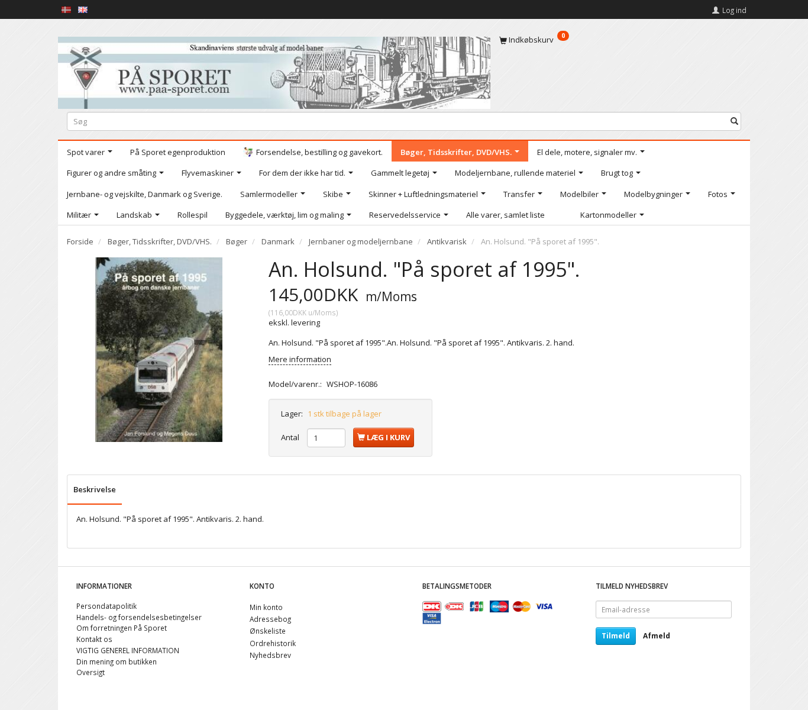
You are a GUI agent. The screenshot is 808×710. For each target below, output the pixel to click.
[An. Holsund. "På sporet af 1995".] (159, 349)
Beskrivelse (94, 489)
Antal (291, 437)
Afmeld (656, 636)
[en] (83, 9)
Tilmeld (616, 636)
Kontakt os (94, 639)
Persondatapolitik (106, 606)
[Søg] (734, 121)
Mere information (300, 359)
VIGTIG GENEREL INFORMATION (127, 650)
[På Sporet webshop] (274, 70)
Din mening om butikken (116, 661)
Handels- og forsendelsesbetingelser (139, 617)
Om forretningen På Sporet (121, 627)
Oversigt (90, 672)
